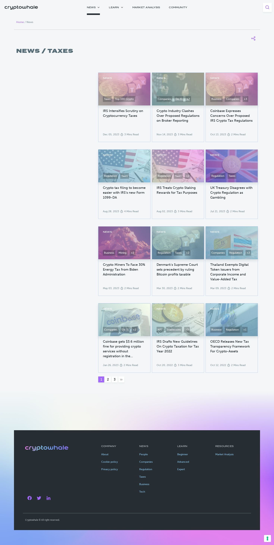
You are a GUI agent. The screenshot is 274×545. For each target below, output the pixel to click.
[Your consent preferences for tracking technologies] (267, 538)
